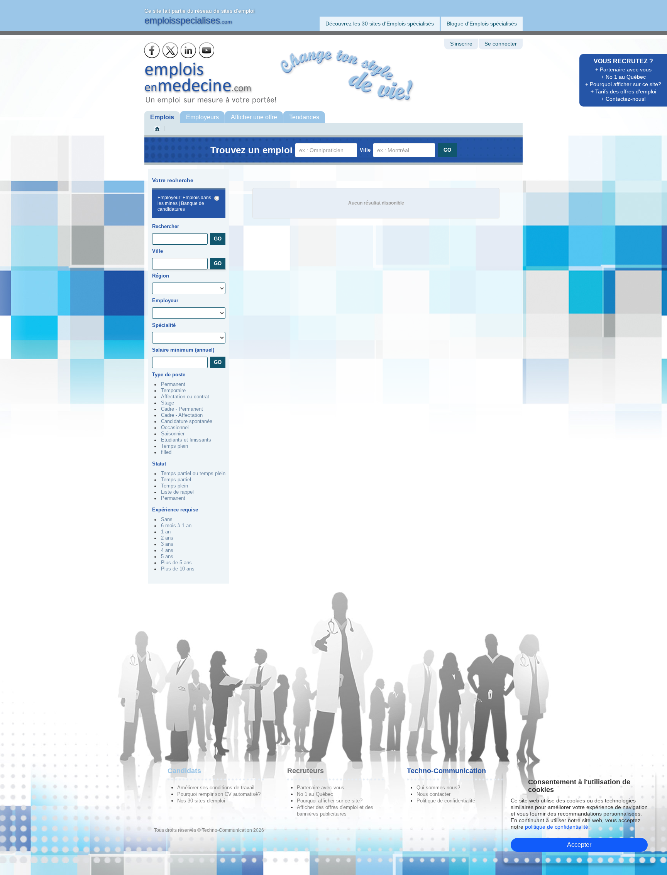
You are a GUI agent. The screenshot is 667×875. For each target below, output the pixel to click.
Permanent (173, 384)
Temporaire (173, 390)
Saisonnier (173, 434)
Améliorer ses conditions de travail (215, 787)
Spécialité (164, 325)
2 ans (167, 538)
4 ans (167, 550)
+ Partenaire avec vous (623, 69)
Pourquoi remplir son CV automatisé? (219, 794)
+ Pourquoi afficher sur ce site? (623, 84)
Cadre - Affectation (182, 415)
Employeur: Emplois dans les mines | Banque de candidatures (184, 203)
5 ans (167, 556)
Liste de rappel (177, 492)
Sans (167, 519)
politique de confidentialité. (557, 827)
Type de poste (168, 374)
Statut (159, 464)
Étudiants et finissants (186, 440)
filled (166, 452)
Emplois (162, 117)
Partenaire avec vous (320, 787)
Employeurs (202, 117)
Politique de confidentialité (445, 801)
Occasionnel (175, 427)
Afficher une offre (254, 117)
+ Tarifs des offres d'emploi (623, 91)
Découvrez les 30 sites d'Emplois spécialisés (379, 23)
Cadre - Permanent (182, 409)
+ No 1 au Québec (623, 77)
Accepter (579, 844)
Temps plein (174, 446)
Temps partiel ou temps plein (193, 473)
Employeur (165, 300)
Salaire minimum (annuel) (183, 350)
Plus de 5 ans (176, 562)
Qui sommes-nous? (438, 787)
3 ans (167, 544)
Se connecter (500, 44)
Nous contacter (433, 794)
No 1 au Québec (315, 794)
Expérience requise (175, 510)
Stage (167, 403)
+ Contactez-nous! (623, 99)
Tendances (304, 117)
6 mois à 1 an (176, 525)
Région (160, 276)
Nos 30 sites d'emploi (201, 801)
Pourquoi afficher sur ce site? (329, 801)
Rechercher (165, 226)
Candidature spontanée (186, 421)
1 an (166, 532)
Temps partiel (176, 479)
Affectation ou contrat (185, 396)
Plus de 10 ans (178, 569)
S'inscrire (461, 44)
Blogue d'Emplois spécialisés (482, 23)
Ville (365, 150)
